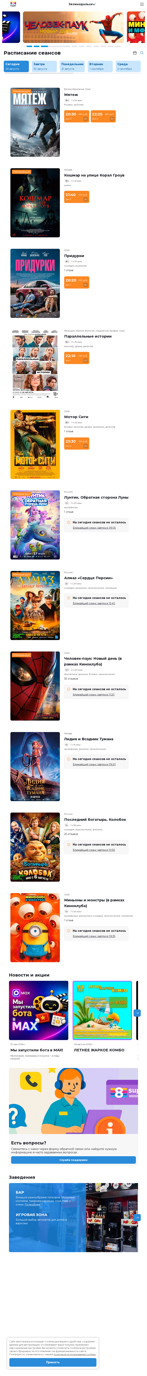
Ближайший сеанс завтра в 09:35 (94, 936)
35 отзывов (71, 678)
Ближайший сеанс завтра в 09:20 (94, 764)
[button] (82, 4)
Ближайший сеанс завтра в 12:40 (94, 603)
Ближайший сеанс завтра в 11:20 (94, 694)
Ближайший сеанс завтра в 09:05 (94, 527)
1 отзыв (68, 270)
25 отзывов (71, 834)
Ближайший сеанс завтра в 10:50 (94, 850)
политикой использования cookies (75, 1354)
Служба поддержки (73, 1160)
